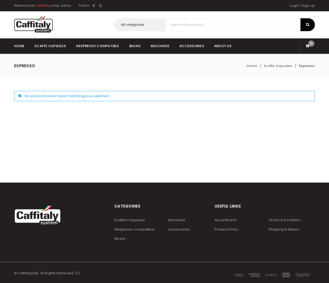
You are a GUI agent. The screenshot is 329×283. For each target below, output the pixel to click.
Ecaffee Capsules (129, 220)
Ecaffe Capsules (278, 65)
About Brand (225, 220)
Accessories (179, 229)
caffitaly (43, 5)
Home (252, 65)
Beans (119, 238)
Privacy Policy (226, 229)
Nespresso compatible (134, 229)
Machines (176, 220)
